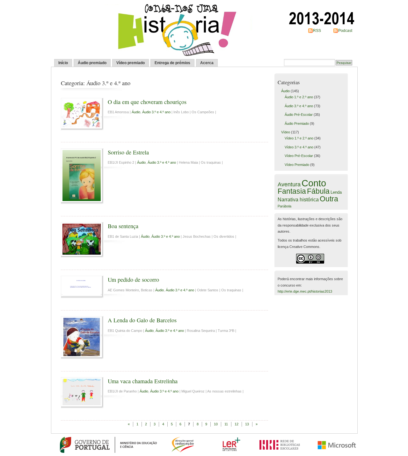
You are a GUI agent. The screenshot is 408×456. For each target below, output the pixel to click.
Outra (329, 199)
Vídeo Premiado (297, 165)
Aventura (289, 184)
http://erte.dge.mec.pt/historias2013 (305, 291)
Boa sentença (123, 226)
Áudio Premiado (297, 123)
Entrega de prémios (172, 63)
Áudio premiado (92, 63)
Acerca (207, 63)
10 (216, 424)
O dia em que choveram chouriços (147, 102)
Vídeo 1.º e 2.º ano (299, 138)
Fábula (318, 191)
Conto (314, 183)
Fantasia (292, 191)
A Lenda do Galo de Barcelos (142, 320)
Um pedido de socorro (133, 279)
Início (63, 63)
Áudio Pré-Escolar (299, 114)
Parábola (284, 206)
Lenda (336, 192)
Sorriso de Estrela (128, 152)
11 (226, 424)
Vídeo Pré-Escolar (299, 156)
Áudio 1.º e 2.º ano (299, 97)
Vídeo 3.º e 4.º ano (299, 147)
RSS (317, 30)
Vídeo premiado (130, 63)
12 (236, 424)
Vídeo (285, 132)
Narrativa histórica (298, 199)
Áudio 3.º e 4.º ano (156, 112)
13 (247, 424)
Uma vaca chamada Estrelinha (143, 381)
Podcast (345, 30)
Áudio (136, 112)
